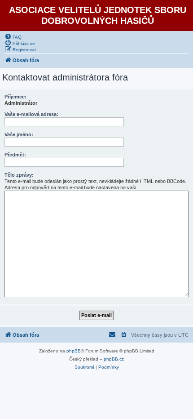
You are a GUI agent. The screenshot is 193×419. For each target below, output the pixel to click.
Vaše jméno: (18, 134)
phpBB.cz (114, 359)
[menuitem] (13, 36)
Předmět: (15, 154)
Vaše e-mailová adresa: (31, 114)
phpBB (73, 350)
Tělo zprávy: (19, 175)
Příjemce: (15, 96)
